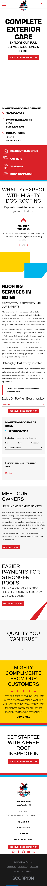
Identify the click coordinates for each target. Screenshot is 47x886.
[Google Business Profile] (13, 852)
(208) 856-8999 (15, 113)
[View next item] (28, 245)
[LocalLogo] (23, 5)
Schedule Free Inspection (23, 57)
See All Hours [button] (13, 141)
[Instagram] (23, 852)
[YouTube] (33, 852)
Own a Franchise (23, 839)
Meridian (8, 473)
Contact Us (23, 828)
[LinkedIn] (28, 852)
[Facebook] (18, 852)
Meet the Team (11, 547)
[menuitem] (11, 866)
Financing (23, 822)
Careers (23, 833)
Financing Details (13, 603)
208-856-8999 (23, 802)
